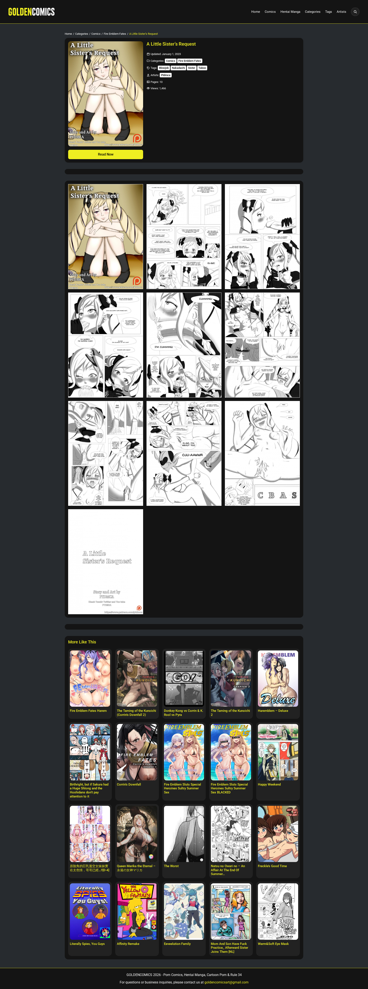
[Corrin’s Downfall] (137, 752)
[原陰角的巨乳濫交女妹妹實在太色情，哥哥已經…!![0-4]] (90, 834)
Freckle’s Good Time (272, 866)
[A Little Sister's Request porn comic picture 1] (105, 236)
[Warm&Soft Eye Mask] (278, 911)
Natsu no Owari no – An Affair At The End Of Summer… (228, 870)
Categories (313, 12)
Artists (341, 12)
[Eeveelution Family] (184, 911)
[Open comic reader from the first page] (105, 93)
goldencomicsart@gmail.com (226, 982)
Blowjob (164, 67)
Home (255, 12)
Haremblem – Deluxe (273, 711)
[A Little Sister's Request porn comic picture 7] (105, 453)
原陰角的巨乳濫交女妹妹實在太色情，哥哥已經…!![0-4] (89, 868)
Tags (328, 12)
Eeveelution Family (177, 944)
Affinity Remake (128, 944)
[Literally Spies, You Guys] (90, 911)
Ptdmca (165, 75)
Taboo (202, 67)
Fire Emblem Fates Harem (88, 711)
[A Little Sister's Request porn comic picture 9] (262, 453)
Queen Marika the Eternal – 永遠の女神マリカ (136, 868)
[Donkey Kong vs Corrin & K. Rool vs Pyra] (184, 678)
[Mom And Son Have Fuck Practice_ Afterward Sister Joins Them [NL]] (231, 911)
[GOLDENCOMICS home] (32, 11)
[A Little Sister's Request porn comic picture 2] (184, 236)
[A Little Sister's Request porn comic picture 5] (184, 345)
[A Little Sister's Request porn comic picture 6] (262, 345)
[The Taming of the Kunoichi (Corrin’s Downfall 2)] (137, 678)
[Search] (355, 11)
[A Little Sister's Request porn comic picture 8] (184, 453)
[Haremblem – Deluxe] (278, 678)
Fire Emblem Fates (115, 33)
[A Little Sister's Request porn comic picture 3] (262, 236)
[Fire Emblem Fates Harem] (90, 678)
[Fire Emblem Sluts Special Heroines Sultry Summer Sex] (184, 752)
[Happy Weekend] (278, 752)
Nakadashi (178, 67)
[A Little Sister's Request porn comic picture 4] (105, 345)
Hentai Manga (290, 12)
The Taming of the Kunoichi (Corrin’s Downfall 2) (136, 713)
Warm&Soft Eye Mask (273, 944)
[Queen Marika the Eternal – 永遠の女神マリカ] (137, 834)
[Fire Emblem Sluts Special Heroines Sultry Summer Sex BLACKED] (231, 752)
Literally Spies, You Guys (87, 944)
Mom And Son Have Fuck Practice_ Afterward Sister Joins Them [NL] (229, 948)
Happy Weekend (269, 784)
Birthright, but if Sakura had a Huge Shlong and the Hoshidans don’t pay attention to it (89, 790)
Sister (191, 67)
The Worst (171, 866)
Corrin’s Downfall (129, 784)
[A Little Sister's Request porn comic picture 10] (105, 561)
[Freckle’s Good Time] (278, 834)
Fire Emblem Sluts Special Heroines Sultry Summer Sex (182, 788)
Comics (270, 12)
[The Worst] (184, 834)
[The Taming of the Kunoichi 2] (231, 678)
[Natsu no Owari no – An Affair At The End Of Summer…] (231, 834)
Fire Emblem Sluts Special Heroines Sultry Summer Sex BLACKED (229, 788)
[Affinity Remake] (137, 911)
